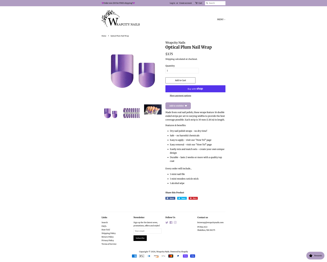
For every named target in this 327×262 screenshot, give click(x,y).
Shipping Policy (109, 233)
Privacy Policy (108, 240)
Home (104, 36)
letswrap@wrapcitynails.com (210, 222)
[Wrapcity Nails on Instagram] (175, 223)
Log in (172, 3)
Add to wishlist (176, 106)
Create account (185, 3)
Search (105, 222)
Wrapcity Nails (162, 252)
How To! (200, 140)
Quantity (170, 65)
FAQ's (104, 226)
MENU (220, 19)
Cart (200, 3)
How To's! (106, 230)
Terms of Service (109, 244)
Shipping (170, 59)
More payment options (180, 95)
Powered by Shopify (179, 252)
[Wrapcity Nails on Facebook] (171, 223)
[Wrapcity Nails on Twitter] (166, 223)
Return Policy (108, 237)
